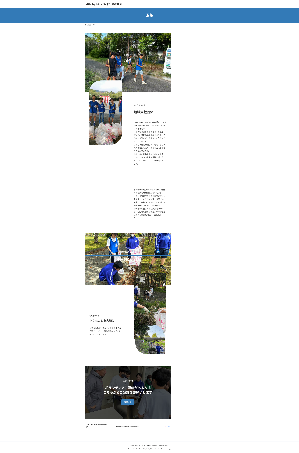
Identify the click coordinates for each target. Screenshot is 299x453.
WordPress (135, 426)
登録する (128, 402)
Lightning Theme (149, 449)
